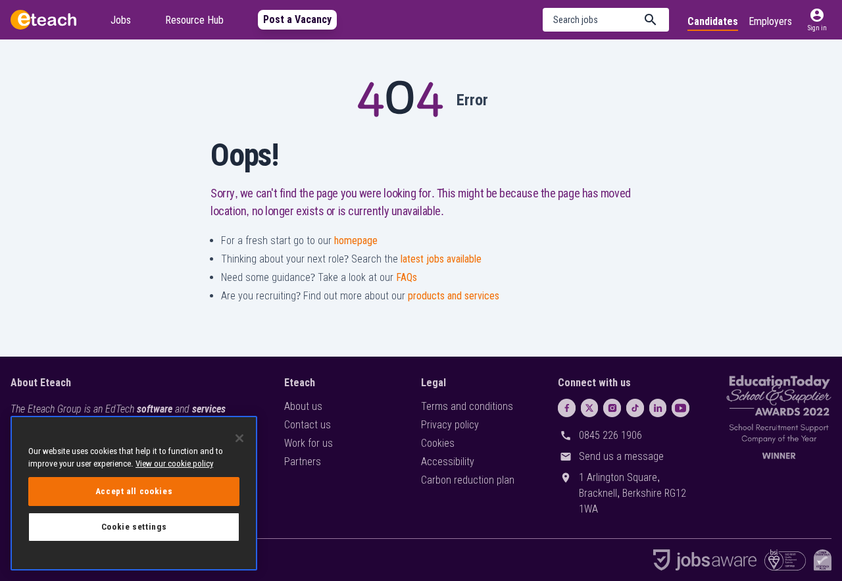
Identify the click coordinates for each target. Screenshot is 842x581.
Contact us (307, 424)
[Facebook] (567, 408)
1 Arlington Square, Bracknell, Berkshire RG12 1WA (632, 493)
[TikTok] (635, 408)
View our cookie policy (174, 463)
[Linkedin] (658, 408)
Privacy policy (450, 424)
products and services (453, 296)
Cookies (438, 443)
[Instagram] (612, 408)
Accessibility (447, 461)
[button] (606, 20)
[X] (590, 408)
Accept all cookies (134, 491)
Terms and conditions (467, 406)
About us (303, 406)
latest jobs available (441, 259)
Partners (302, 461)
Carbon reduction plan (467, 480)
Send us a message (621, 456)
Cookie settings (134, 527)
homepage (356, 240)
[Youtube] (680, 408)
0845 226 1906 (610, 435)
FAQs (406, 277)
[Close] (239, 438)
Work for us (308, 443)
